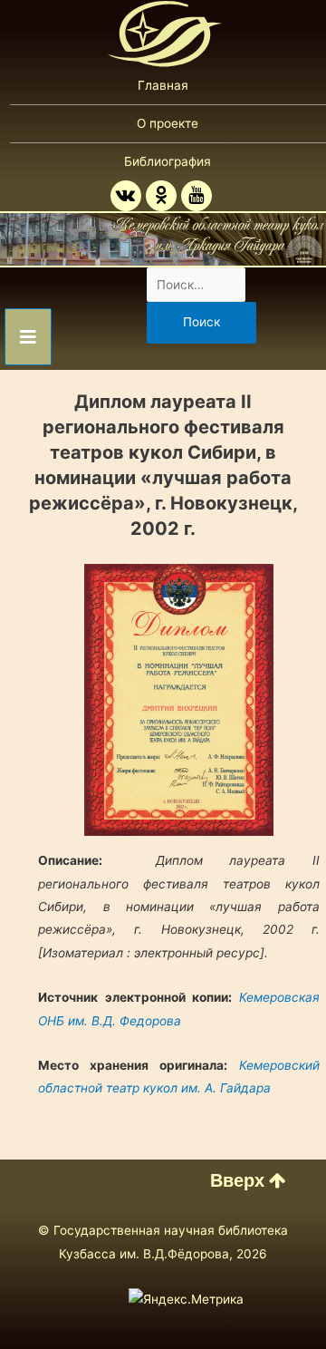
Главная (163, 85)
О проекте (167, 123)
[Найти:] (196, 284)
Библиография (167, 161)
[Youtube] (196, 195)
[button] (248, 1180)
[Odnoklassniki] (161, 195)
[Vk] (125, 195)
